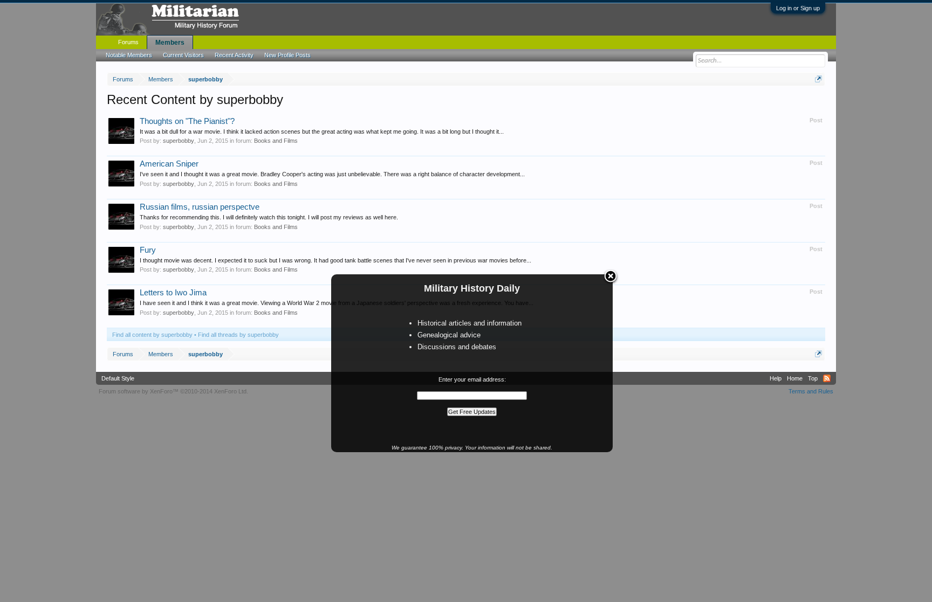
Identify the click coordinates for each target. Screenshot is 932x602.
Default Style (117, 378)
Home (795, 378)
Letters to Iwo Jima (173, 292)
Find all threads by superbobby (238, 334)
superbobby (178, 140)
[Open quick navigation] (818, 78)
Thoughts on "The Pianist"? (187, 121)
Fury (148, 250)
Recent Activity (234, 55)
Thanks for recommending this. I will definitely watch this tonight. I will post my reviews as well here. (269, 217)
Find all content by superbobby (152, 334)
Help (776, 378)
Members (169, 42)
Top (813, 378)
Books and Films (276, 140)
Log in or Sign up (798, 8)
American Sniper (169, 164)
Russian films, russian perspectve (199, 207)
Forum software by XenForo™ (173, 391)
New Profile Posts (287, 55)
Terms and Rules (811, 391)
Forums (128, 42)
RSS (827, 378)
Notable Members (129, 55)
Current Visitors (183, 55)
